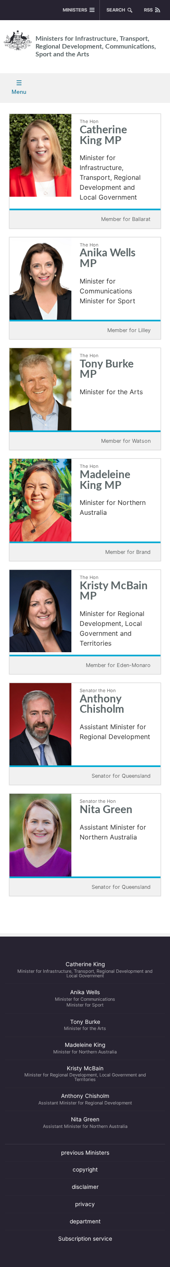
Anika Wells (85, 998)
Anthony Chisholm (102, 704)
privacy (85, 1204)
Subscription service (85, 1238)
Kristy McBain (85, 1073)
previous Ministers (85, 1152)
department (85, 1221)
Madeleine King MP (105, 480)
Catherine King (85, 969)
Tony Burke (85, 1025)
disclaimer (85, 1186)
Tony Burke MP (107, 369)
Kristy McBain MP (114, 591)
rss (148, 10)
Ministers (75, 10)
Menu (19, 91)
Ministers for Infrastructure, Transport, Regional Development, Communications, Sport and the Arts (95, 46)
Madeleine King (85, 1048)
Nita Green (106, 810)
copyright (85, 1169)
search (115, 10)
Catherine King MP (103, 135)
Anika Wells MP (107, 258)
